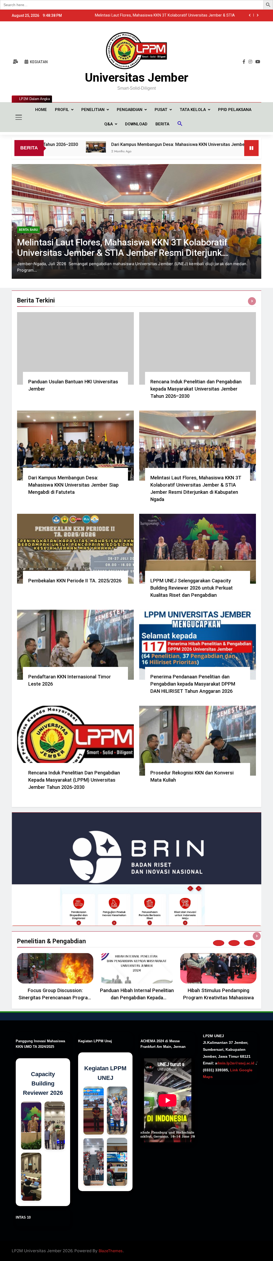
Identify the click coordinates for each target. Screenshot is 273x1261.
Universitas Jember (136, 77)
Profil (62, 109)
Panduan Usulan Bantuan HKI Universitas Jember (192, 15)
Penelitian (93, 109)
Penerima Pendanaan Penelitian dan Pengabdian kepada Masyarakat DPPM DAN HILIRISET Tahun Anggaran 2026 (192, 684)
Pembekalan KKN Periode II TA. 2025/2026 (74, 580)
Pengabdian (129, 109)
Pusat (161, 109)
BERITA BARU (28, 252)
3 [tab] (249, 943)
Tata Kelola (193, 109)
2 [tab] (234, 943)
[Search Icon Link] (180, 124)
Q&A (108, 124)
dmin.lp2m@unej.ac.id (235, 1063)
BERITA (162, 124)
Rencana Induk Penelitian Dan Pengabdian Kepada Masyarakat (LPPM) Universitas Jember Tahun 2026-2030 (74, 780)
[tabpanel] (55, 978)
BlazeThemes (111, 1250)
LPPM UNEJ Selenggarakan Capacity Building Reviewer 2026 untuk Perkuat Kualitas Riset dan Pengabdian (191, 588)
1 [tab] (218, 943)
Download (136, 124)
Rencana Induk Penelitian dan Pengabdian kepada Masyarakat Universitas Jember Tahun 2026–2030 (196, 389)
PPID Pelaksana (234, 109)
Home (41, 109)
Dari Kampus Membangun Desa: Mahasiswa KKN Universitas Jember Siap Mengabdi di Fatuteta (155, 144)
